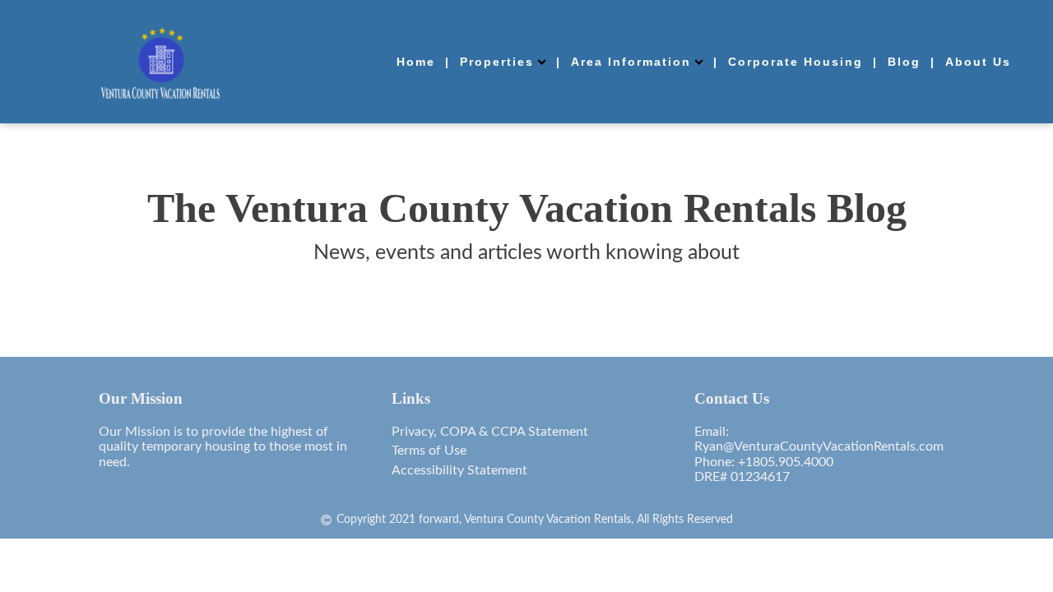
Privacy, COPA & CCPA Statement (490, 431)
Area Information (631, 61)
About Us (978, 61)
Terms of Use (429, 450)
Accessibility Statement (459, 470)
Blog (904, 61)
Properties (497, 61)
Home (416, 61)
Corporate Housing (795, 61)
